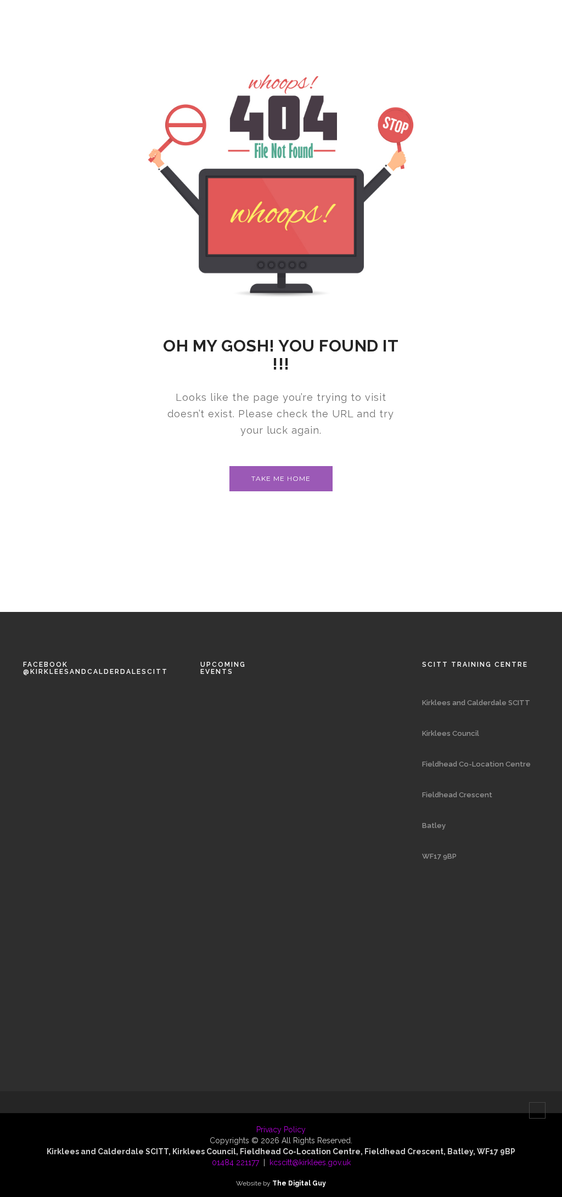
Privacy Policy (281, 1129)
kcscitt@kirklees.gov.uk (310, 1162)
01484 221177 (235, 1162)
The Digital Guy (299, 1183)
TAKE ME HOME (281, 478)
